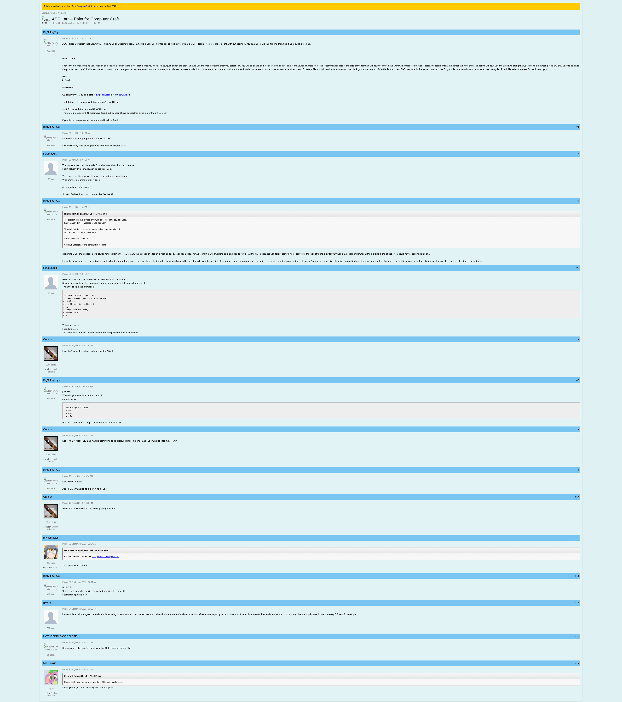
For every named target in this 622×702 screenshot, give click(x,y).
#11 (577, 538)
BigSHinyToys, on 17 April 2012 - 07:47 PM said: (86, 550)
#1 (577, 32)
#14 (577, 636)
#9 (577, 470)
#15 (577, 663)
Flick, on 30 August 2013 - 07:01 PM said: (83, 676)
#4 (577, 201)
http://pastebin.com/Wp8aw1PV (105, 556)
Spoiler (68, 80)
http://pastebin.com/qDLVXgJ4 (113, 94)
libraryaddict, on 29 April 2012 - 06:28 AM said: (85, 214)
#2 (577, 127)
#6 (577, 339)
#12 (577, 576)
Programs (62, 13)
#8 (577, 429)
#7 (577, 380)
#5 (577, 268)
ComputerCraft (48, 13)
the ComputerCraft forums (85, 6)
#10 (577, 497)
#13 (577, 603)
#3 (577, 154)
